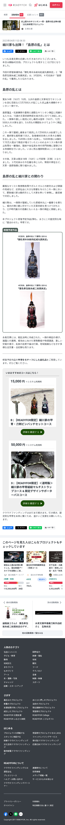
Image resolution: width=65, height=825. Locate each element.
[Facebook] (6, 814)
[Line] (16, 814)
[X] (11, 814)
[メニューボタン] (5, 5)
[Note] (21, 814)
